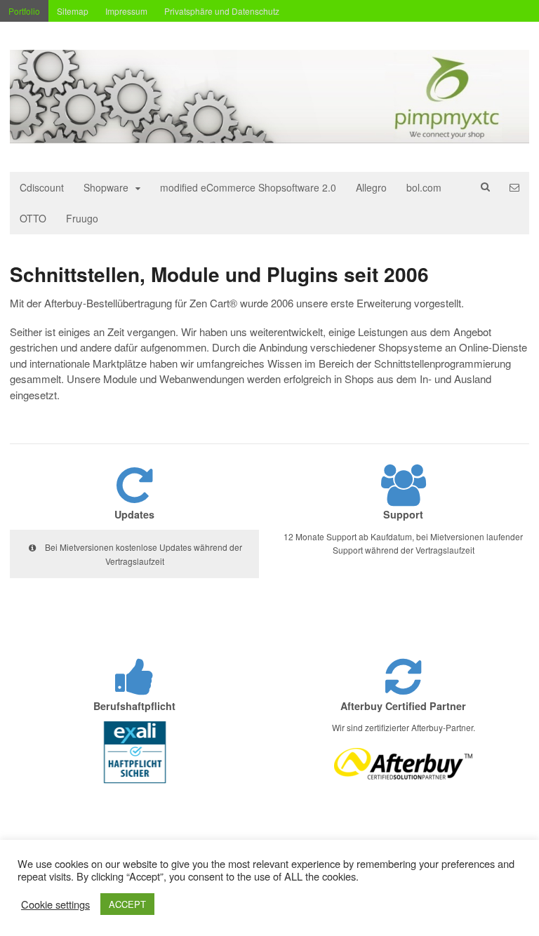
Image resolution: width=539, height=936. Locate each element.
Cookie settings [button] (55, 904)
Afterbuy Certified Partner (403, 706)
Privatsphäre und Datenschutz (221, 11)
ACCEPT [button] (127, 904)
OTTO (33, 218)
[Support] (403, 496)
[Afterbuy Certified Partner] (403, 688)
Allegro (371, 187)
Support (403, 514)
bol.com (423, 187)
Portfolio (24, 11)
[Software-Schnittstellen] (269, 136)
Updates (134, 514)
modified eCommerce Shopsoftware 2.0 (248, 187)
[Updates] (134, 496)
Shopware (106, 187)
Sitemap (72, 11)
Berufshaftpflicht (134, 706)
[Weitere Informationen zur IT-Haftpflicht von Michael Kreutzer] (134, 785)
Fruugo (82, 218)
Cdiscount (42, 187)
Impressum (126, 11)
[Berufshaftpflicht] (134, 688)
